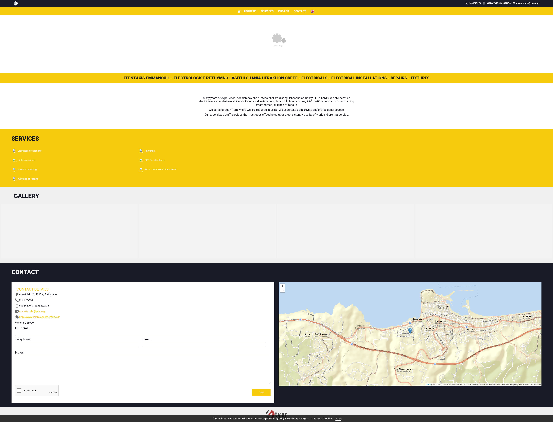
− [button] (283, 290)
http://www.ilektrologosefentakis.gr (39, 316)
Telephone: (22, 339)
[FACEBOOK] (15, 3)
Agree (338, 419)
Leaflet (428, 384)
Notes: (19, 352)
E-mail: (147, 339)
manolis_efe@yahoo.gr (32, 311)
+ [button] (283, 286)
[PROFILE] (239, 11)
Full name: (22, 328)
